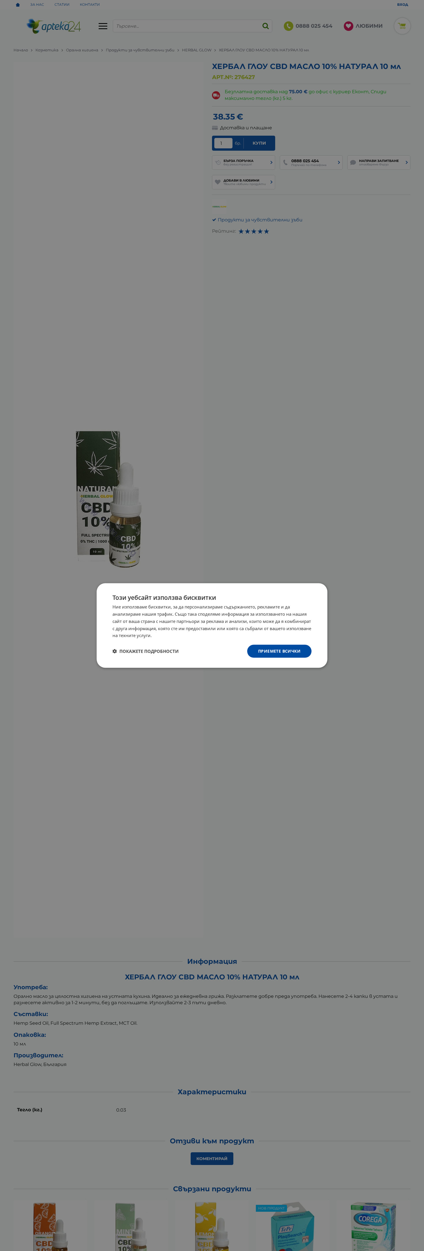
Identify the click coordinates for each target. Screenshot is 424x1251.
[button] (145, 651)
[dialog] (212, 625)
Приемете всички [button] (279, 651)
